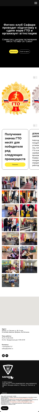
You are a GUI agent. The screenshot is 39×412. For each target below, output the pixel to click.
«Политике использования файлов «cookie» (21, 398)
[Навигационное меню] (35, 3)
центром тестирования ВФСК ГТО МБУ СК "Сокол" (21, 154)
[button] (13, 165)
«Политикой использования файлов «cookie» (22, 402)
